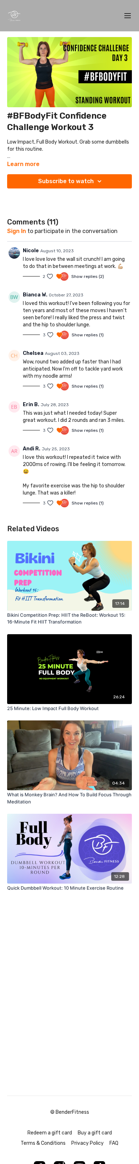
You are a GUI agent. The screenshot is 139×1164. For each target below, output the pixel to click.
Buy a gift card (95, 1133)
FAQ (113, 1143)
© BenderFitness (69, 1112)
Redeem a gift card (49, 1133)
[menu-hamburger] (127, 15)
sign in (16, 231)
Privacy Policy (87, 1143)
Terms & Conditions (43, 1143)
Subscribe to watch (66, 181)
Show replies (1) (88, 334)
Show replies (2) (87, 276)
